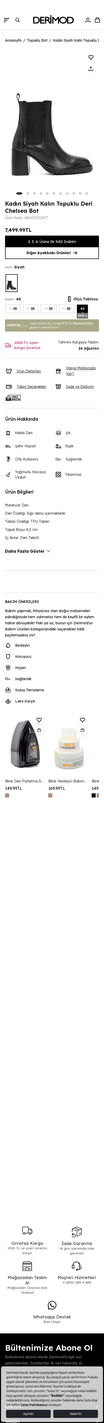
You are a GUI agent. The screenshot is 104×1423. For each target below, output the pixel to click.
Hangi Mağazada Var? (81, 371)
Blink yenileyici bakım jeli (67, 781)
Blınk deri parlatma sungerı (24, 781)
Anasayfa (13, 40)
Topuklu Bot (37, 40)
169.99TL (56, 788)
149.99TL (13, 788)
